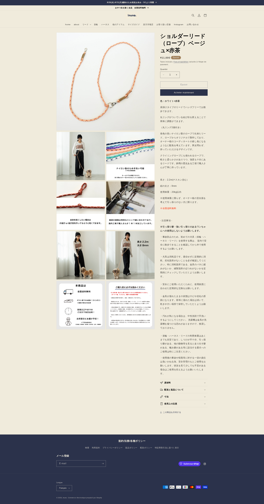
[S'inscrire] (103, 463)
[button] (86, 24)
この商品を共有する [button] (172, 412)
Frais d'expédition (181, 62)
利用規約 (96, 448)
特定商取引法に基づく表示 (167, 448)
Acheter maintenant (184, 92)
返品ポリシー (131, 448)
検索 (87, 448)
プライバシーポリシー (113, 448)
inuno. (65, 498)
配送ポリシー (146, 448)
